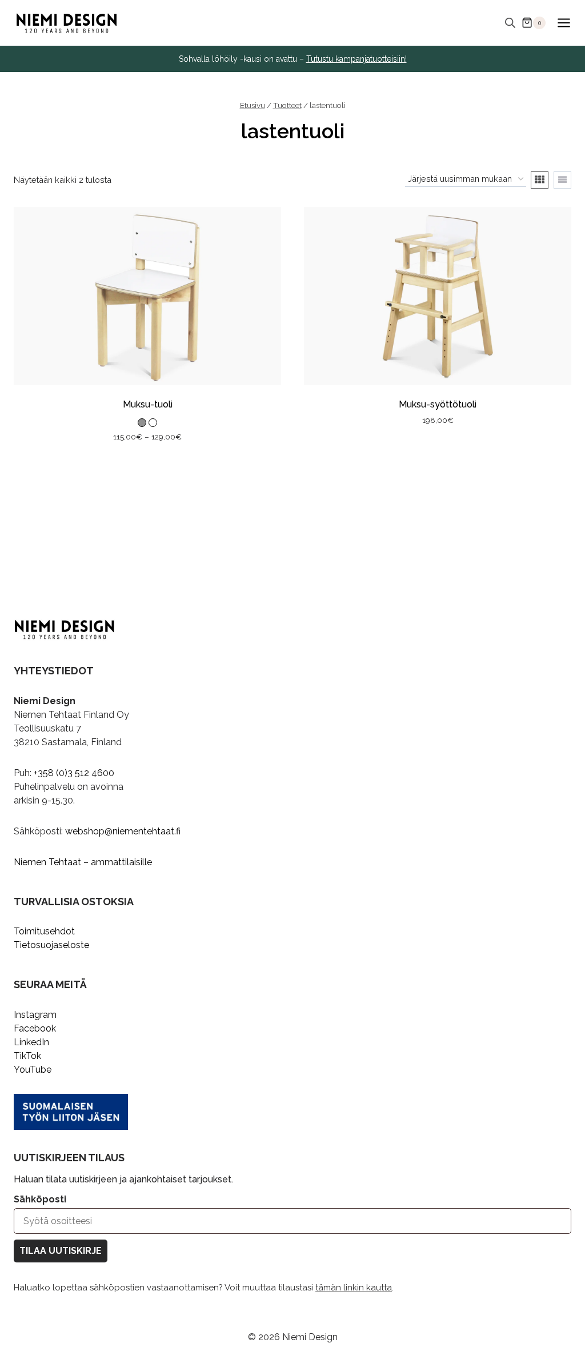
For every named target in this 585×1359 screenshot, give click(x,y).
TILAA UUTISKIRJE (60, 1250)
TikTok (27, 1055)
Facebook (35, 1028)
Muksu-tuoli (148, 404)
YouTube (32, 1069)
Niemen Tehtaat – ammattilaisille (83, 862)
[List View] (562, 180)
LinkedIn (31, 1042)
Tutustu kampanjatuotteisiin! (356, 58)
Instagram (35, 1014)
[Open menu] (563, 22)
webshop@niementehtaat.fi (123, 831)
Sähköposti (40, 1199)
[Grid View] (539, 180)
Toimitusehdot (44, 931)
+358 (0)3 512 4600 (74, 773)
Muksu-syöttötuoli (437, 404)
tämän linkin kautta (353, 1287)
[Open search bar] (510, 23)
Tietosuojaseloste (51, 945)
